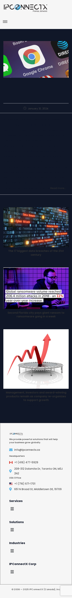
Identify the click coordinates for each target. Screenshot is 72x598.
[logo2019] (25, 8)
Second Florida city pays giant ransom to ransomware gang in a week (36, 314)
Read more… (58, 188)
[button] (12, 509)
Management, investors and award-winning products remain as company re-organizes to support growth (36, 396)
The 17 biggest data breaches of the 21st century (36, 253)
